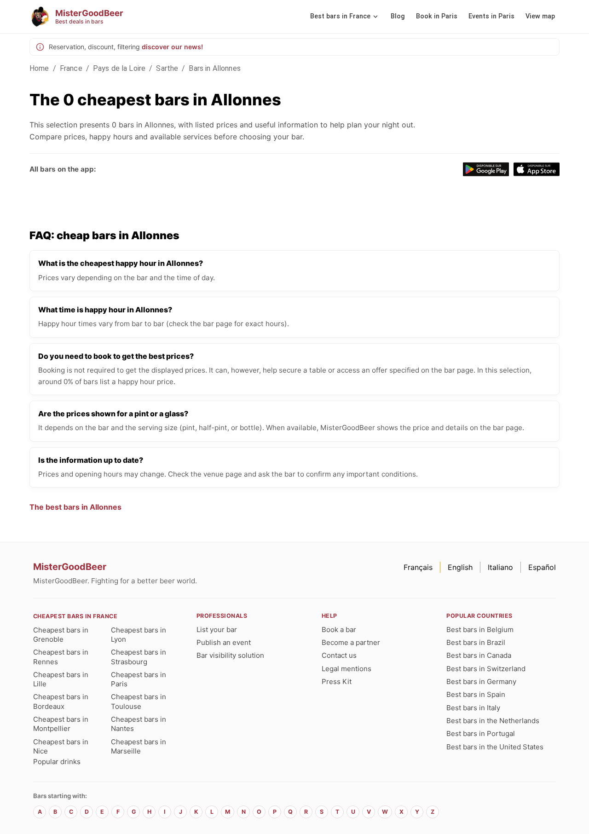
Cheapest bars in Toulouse (138, 701)
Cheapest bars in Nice (60, 746)
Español (542, 567)
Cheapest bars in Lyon (138, 635)
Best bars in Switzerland (485, 668)
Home (39, 68)
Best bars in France (340, 16)
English (460, 567)
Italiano (500, 567)
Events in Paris (491, 16)
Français (418, 567)
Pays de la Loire (119, 68)
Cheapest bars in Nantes (138, 724)
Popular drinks (57, 761)
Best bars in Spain (475, 694)
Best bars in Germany (481, 681)
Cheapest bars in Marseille (138, 746)
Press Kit (337, 681)
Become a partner (351, 642)
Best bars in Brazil (475, 642)
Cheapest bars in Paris (138, 679)
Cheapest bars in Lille (60, 679)
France (71, 68)
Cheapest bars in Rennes (60, 657)
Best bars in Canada (478, 655)
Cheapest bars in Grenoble (60, 635)
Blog (398, 16)
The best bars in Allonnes (75, 507)
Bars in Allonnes (214, 68)
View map (540, 16)
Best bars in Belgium (480, 629)
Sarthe (167, 68)
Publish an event (223, 642)
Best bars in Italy (473, 707)
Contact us (339, 655)
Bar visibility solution (230, 655)
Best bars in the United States (494, 746)
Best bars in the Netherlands (492, 720)
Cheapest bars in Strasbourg (138, 657)
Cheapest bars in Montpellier (60, 724)
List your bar (216, 629)
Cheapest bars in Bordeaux (60, 701)
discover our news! (172, 47)
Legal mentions (346, 668)
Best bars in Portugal (480, 733)
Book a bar (339, 629)
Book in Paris (436, 16)
